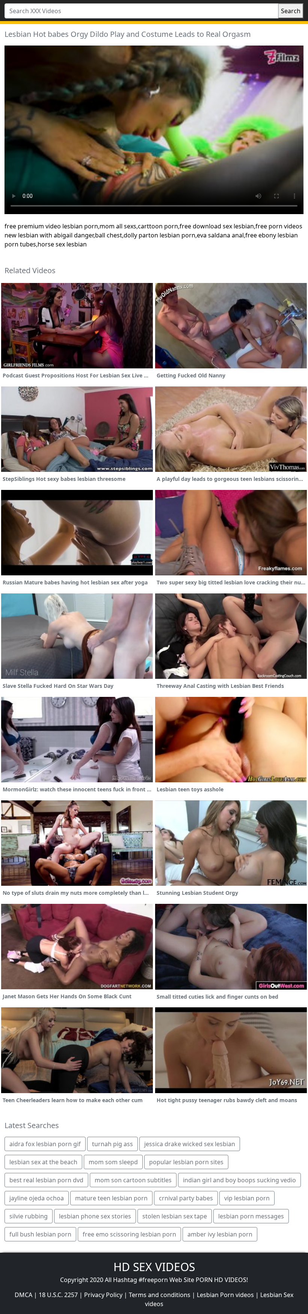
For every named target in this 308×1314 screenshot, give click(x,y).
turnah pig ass (112, 1144)
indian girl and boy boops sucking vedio (239, 1180)
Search (290, 11)
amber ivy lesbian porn (219, 1234)
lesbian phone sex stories (95, 1216)
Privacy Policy (103, 1295)
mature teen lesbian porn (111, 1198)
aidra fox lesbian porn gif (45, 1144)
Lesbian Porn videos (225, 1295)
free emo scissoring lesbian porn (129, 1234)
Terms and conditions (159, 1295)
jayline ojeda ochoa (36, 1198)
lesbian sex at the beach (43, 1162)
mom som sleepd (113, 1162)
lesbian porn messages (251, 1216)
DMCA (23, 1295)
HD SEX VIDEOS (154, 1266)
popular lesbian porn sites (186, 1162)
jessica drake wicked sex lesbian (189, 1144)
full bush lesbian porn (40, 1234)
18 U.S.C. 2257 (58, 1295)
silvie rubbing (28, 1216)
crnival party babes (186, 1198)
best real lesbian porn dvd (46, 1180)
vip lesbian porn (247, 1198)
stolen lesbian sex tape (174, 1216)
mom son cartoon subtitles (133, 1180)
